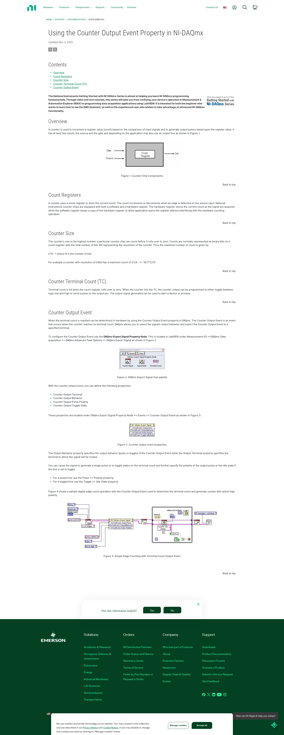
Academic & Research (97, 647)
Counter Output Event (66, 87)
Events (167, 681)
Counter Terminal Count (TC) (70, 83)
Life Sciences (92, 685)
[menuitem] (49, 8)
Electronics (90, 665)
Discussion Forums (213, 660)
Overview (58, 72)
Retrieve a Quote (133, 660)
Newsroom (169, 667)
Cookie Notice (110, 727)
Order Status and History (138, 654)
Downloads (209, 647)
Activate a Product (213, 667)
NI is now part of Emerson (178, 647)
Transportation (93, 699)
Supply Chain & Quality (177, 674)
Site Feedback (211, 681)
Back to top (229, 184)
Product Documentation (216, 654)
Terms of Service (133, 667)
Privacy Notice (90, 727)
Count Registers (62, 76)
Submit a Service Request (217, 674)
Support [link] (60, 19)
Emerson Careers (173, 660)
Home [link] (49, 19)
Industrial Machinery (96, 679)
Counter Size (61, 80)
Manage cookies (178, 725)
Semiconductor (93, 692)
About (166, 654)
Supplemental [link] (96, 19)
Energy (88, 672)
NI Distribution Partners (137, 647)
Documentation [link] (76, 19)
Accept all (202, 725)
